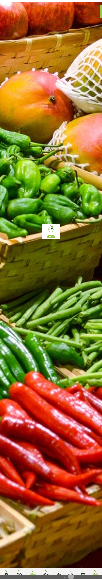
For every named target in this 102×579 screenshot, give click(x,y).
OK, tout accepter (71, 576)
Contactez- (51, 236)
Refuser (71, 577)
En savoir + (63, 577)
